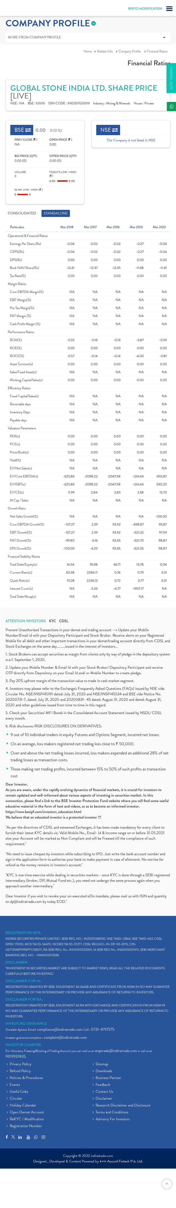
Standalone (56, 213)
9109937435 (16, 1056)
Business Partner (108, 1078)
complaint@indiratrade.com (65, 1037)
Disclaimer (104, 1098)
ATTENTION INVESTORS (26, 621)
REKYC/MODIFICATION (145, 8)
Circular (16, 1098)
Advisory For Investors (113, 1119)
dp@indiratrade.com (26, 901)
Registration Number (26, 1126)
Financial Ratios (157, 51)
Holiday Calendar (23, 1105)
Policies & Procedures (26, 1078)
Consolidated (22, 213)
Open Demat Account (27, 1112)
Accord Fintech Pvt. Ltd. (125, 1161)
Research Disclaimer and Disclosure (123, 1105)
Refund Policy (20, 1071)
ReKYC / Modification (27, 1119)
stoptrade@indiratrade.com (116, 1051)
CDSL (63, 621)
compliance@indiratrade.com (59, 1029)
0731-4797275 (102, 1029)
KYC (52, 621)
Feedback (103, 1084)
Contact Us (104, 1091)
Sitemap (102, 1064)
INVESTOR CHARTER (23, 1045)
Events (15, 1084)
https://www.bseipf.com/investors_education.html (43, 812)
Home (88, 51)
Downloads (104, 1071)
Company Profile (129, 51)
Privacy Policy (20, 1064)
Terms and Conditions (112, 1112)
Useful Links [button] (19, 1091)
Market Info (105, 51)
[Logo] (14, 9)
